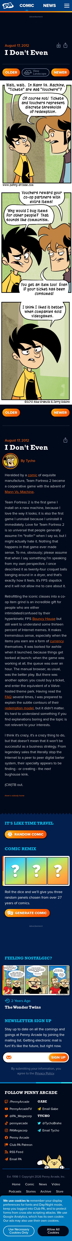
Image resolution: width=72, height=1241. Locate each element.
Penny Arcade (19, 1137)
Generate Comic (31, 913)
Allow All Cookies (53, 1231)
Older (11, 72)
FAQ (8, 697)
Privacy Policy (44, 1073)
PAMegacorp (18, 1130)
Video (56, 1184)
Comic (29, 1184)
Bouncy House (43, 618)
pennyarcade (19, 1123)
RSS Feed (16, 1152)
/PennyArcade (19, 1101)
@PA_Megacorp (21, 1116)
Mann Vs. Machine (19, 491)
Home (16, 1184)
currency (57, 641)
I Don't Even (26, 448)
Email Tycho (50, 1130)
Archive (45, 1191)
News (43, 1184)
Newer (60, 72)
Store (59, 1191)
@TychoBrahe (52, 1123)
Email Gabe (50, 1109)
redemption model (19, 708)
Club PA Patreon (21, 1144)
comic (32, 475)
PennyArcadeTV (21, 1109)
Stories (31, 1191)
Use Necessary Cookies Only (18, 1231)
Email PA (16, 1159)
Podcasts (15, 1191)
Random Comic (28, 834)
